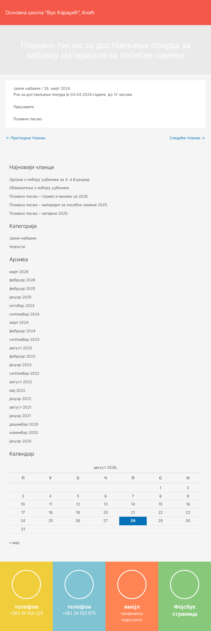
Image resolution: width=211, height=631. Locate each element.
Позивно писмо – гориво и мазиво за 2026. (49, 196)
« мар (14, 542)
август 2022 (20, 382)
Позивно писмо (27, 119)
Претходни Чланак (25, 138)
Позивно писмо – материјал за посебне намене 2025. (58, 205)
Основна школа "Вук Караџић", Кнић (50, 12)
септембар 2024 (24, 314)
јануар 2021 (20, 416)
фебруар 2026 (22, 280)
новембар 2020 (23, 432)
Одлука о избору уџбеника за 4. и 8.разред (49, 179)
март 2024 (19, 322)
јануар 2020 (20, 441)
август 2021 (20, 407)
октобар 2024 (22, 305)
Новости (17, 246)
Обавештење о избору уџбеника (39, 188)
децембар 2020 (23, 424)
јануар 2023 (20, 365)
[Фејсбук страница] (184, 584)
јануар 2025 (20, 297)
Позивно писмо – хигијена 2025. (38, 213)
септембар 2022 (24, 373)
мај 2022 (17, 390)
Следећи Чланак (187, 138)
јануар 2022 (20, 398)
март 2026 (19, 272)
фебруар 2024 (22, 331)
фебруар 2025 (22, 288)
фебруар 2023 (22, 356)
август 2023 (20, 348)
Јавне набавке (26, 88)
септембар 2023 (24, 339)
